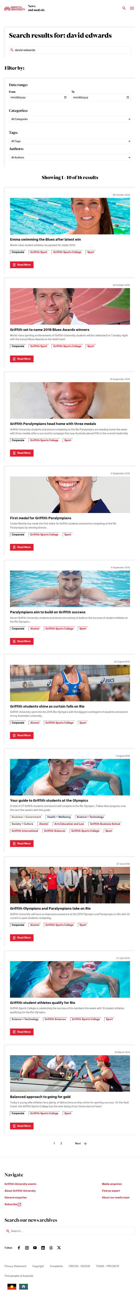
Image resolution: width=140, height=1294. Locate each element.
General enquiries (16, 1197)
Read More (24, 264)
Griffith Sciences (54, 830)
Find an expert (111, 1190)
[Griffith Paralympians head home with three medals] (70, 400)
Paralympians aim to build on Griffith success (47, 612)
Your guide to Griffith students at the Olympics (49, 800)
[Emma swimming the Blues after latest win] (70, 216)
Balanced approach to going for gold (40, 1097)
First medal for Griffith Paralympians (40, 518)
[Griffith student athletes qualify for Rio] (70, 979)
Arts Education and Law (69, 823)
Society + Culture (22, 823)
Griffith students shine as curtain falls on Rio (47, 706)
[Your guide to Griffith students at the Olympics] (70, 777)
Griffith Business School (105, 823)
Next (78, 1143)
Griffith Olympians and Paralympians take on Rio (50, 908)
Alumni (34, 628)
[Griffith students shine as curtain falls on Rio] (70, 683)
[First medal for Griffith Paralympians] (70, 494)
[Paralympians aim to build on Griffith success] (70, 589)
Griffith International (25, 830)
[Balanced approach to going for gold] (70, 1073)
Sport (90, 252)
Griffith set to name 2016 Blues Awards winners (49, 330)
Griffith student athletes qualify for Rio (42, 1003)
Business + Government (26, 817)
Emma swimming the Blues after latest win (45, 239)
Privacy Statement (15, 1266)
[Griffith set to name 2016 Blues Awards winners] (70, 306)
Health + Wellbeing (59, 817)
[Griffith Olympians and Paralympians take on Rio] (70, 885)
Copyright (38, 1266)
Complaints (56, 1266)
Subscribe (11, 1204)
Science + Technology (90, 817)
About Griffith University (20, 1190)
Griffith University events (20, 1184)
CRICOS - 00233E (79, 1266)
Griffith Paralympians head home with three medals (53, 424)
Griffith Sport (38, 252)
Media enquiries (112, 1184)
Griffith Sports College (67, 252)
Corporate (18, 252)
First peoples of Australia (19, 1275)
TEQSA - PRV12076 (107, 1266)
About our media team (116, 1197)
